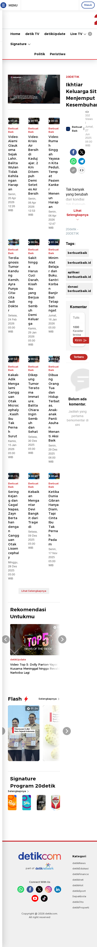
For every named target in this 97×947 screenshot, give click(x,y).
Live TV (76, 34)
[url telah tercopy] (73, 170)
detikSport (79, 891)
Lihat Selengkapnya (33, 590)
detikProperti (80, 907)
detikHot (77, 885)
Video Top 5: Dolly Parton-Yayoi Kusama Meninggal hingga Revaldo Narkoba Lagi (36, 668)
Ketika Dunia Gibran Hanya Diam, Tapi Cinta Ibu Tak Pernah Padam (53, 518)
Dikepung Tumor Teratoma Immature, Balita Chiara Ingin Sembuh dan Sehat (33, 403)
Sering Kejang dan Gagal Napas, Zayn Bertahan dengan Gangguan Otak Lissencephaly (13, 524)
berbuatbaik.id (79, 262)
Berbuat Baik (77, 128)
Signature (19, 44)
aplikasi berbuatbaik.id (79, 274)
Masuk (88, 5)
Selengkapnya (48, 698)
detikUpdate (54, 34)
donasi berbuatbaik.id (79, 289)
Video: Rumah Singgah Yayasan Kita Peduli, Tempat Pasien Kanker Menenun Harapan (54, 172)
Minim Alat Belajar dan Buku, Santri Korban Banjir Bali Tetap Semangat (53, 284)
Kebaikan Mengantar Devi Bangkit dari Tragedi (33, 509)
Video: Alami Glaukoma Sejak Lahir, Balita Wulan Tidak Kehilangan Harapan (13, 163)
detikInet (77, 879)
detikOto (78, 901)
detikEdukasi (80, 868)
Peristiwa (58, 54)
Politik (39, 54)
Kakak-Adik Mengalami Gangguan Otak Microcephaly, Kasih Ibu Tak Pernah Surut (13, 405)
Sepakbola (79, 896)
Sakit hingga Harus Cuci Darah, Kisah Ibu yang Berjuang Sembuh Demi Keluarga (33, 290)
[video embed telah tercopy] (81, 170)
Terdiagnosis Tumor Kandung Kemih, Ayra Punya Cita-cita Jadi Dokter (13, 284)
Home (15, 34)
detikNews (79, 863)
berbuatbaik (77, 253)
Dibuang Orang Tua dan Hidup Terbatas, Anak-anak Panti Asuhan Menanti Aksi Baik (54, 407)
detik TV (32, 34)
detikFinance (80, 874)
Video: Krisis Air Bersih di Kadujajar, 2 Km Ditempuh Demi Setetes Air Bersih (33, 165)
